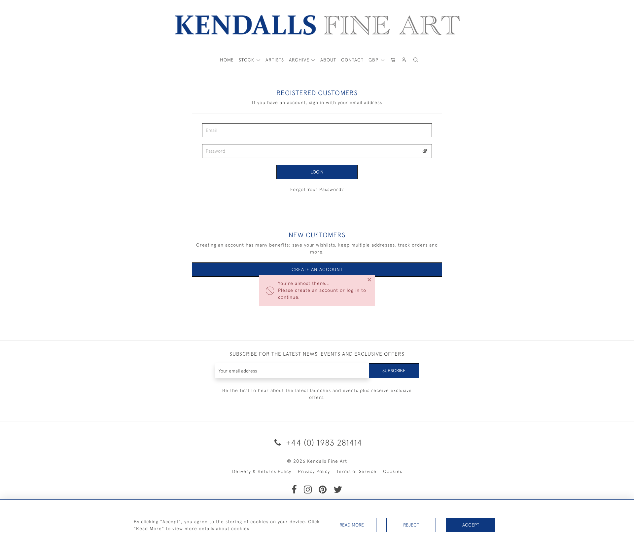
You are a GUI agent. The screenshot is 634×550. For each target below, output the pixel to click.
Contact (352, 59)
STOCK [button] (247, 59)
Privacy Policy (314, 471)
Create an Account (317, 269)
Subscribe (393, 370)
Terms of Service (356, 471)
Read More (351, 525)
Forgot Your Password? (317, 189)
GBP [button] (374, 59)
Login (317, 172)
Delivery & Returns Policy (261, 471)
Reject (411, 525)
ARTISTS (274, 59)
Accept (470, 525)
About (328, 59)
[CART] (393, 60)
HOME (227, 59)
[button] (415, 60)
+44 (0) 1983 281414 (323, 442)
